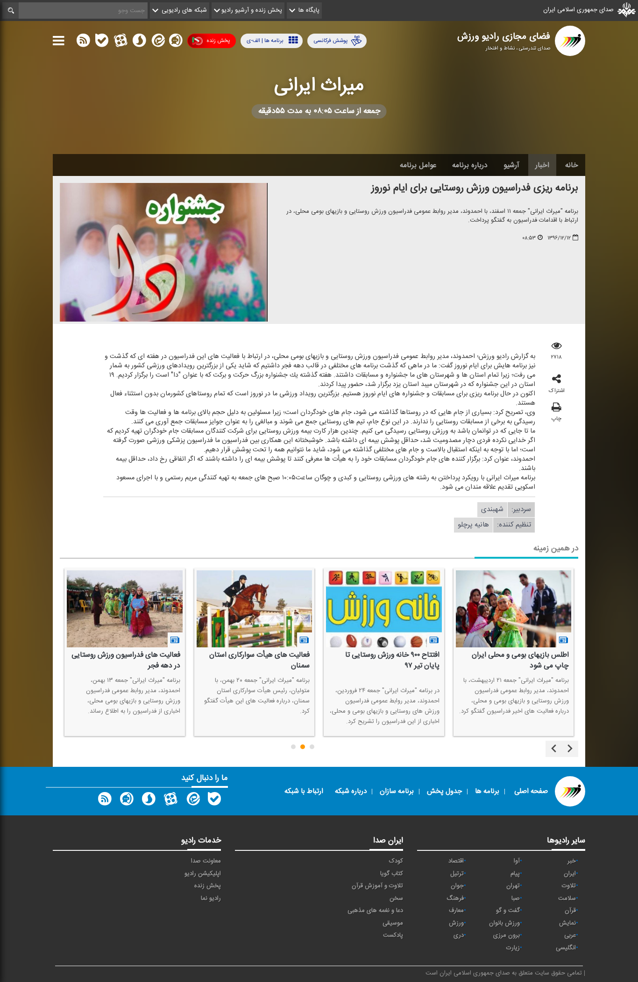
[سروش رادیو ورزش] (148, 801)
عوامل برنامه (418, 165)
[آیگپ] (175, 42)
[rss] (83, 42)
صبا (515, 898)
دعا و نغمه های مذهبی (375, 910)
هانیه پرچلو (473, 525)
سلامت (567, 898)
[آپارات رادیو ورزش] (170, 801)
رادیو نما (211, 898)
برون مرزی (506, 935)
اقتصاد (456, 861)
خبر (571, 861)
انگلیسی (566, 948)
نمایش (567, 923)
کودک (396, 861)
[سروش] (139, 42)
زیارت (513, 948)
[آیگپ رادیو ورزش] (126, 801)
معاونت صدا (206, 861)
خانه (571, 165)
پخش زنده (218, 40)
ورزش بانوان (504, 923)
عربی (570, 935)
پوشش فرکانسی (330, 40)
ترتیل (457, 874)
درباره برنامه (470, 165)
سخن (396, 898)
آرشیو (511, 165)
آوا (517, 861)
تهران (513, 886)
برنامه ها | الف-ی (265, 40)
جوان (457, 886)
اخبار (542, 165)
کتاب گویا (391, 874)
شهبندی (492, 509)
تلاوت (569, 886)
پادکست (393, 935)
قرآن (570, 910)
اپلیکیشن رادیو (202, 874)
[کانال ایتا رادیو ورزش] (192, 801)
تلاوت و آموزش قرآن (377, 886)
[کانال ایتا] (157, 42)
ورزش (456, 923)
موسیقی (393, 923)
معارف (456, 910)
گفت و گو (508, 910)
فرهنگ (455, 898)
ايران (570, 874)
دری (459, 935)
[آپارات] (120, 42)
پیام (515, 874)
